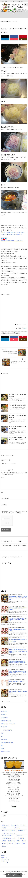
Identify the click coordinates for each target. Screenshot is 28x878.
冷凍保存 (4, 840)
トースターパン (21, 830)
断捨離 (2, 748)
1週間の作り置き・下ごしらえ (8, 723)
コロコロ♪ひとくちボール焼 (8, 830)
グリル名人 (17, 827)
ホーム (3, 21)
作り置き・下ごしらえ (12, 21)
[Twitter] (5, 36)
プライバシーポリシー (20, 1)
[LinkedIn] (5, 39)
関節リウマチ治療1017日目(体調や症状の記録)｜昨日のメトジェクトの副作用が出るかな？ (18, 651)
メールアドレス (5, 498)
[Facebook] (14, 36)
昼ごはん (4, 843)
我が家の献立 (4, 711)
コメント (3, 477)
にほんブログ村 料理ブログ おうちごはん (12, 241)
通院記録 (4, 846)
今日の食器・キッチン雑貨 (7, 742)
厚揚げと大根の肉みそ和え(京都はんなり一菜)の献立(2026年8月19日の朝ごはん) (18, 619)
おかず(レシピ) (4, 717)
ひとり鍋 (4, 827)
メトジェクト (20, 835)
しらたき (23, 825)
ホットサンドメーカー (7, 835)
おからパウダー (15, 825)
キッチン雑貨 (4, 739)
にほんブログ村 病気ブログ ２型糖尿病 (11, 234)
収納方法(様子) (11, 840)
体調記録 (22, 838)
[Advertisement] (13, 309)
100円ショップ (5, 825)
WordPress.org (4, 862)
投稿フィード (4, 857)
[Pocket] (14, 39)
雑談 (2, 745)
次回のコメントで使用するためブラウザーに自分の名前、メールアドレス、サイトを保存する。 (14, 512)
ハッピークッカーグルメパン (8, 833)
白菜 (24, 843)
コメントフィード (5, 859)
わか (25, 328)
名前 (2, 492)
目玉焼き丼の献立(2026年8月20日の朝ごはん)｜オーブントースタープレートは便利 (18, 598)
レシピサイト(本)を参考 (6, 730)
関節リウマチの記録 (5, 751)
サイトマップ (11, 1)
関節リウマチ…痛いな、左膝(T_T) (16, 681)
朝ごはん (11, 843)
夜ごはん (24, 840)
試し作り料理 (4, 726)
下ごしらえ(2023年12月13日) (17, 405)
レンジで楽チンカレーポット (8, 838)
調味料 (2, 733)
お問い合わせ (4, 1)
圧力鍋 (18, 840)
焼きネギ (18, 843)
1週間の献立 (3, 714)
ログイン (3, 855)
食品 (2, 736)
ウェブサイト (4, 504)
